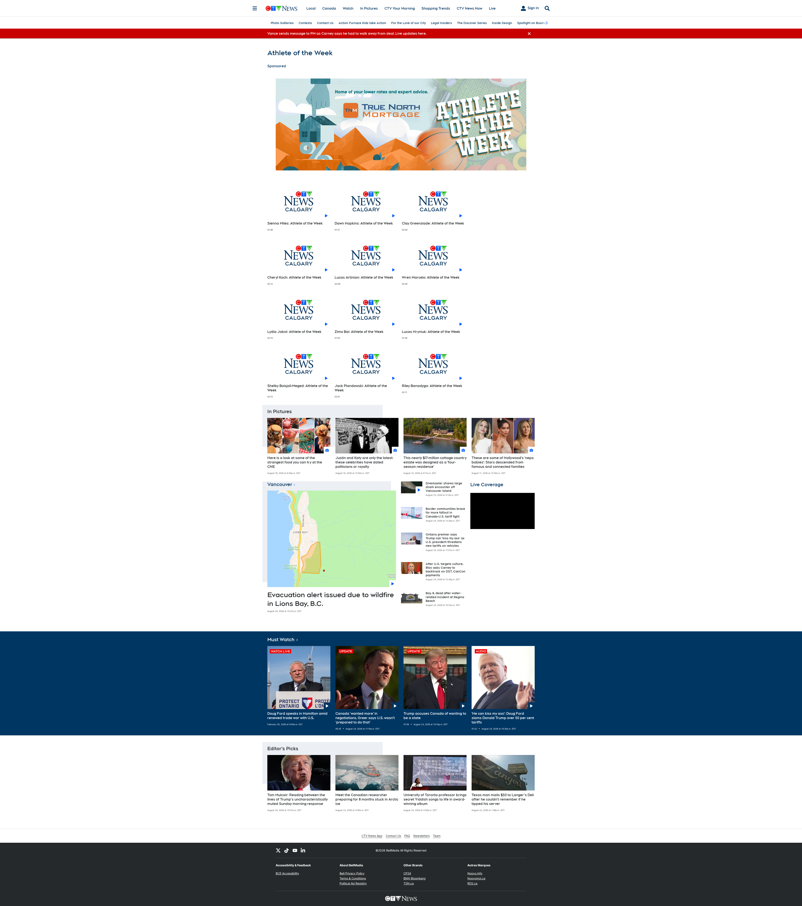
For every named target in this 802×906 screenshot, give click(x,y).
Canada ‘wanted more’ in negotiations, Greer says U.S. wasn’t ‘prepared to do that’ (365, 718)
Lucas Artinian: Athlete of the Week (364, 277)
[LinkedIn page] (303, 850)
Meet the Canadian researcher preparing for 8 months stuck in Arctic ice (366, 799)
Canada (329, 8)
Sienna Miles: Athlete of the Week (295, 223)
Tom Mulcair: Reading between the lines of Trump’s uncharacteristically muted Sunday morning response (297, 799)
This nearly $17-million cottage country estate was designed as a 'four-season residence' (435, 462)
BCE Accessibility (287, 873)
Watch (348, 8)
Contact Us (325, 23)
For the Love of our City (408, 23)
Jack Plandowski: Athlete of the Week (361, 388)
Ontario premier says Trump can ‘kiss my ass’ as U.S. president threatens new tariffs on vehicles (445, 540)
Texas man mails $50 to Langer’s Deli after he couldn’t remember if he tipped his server (503, 799)
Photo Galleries (282, 23)
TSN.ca (409, 883)
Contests (305, 23)
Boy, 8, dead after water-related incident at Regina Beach (445, 596)
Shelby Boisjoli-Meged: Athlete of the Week (297, 388)
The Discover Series (472, 23)
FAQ (407, 835)
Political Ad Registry (353, 883)
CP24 (407, 873)
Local (311, 8)
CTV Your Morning (400, 8)
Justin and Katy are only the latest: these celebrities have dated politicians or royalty (364, 462)
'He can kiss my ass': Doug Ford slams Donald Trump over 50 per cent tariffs (503, 718)
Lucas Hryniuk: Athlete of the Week (431, 332)
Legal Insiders (441, 23)
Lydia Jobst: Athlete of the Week (294, 332)
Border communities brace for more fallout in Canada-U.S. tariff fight (445, 512)
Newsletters (421, 835)
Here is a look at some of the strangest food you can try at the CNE (294, 462)
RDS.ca (472, 883)
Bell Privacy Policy (352, 873)
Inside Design (502, 23)
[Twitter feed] (278, 850)
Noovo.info (474, 873)
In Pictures (369, 8)
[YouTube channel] (294, 850)
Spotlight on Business (533, 23)
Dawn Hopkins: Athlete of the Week (364, 223)
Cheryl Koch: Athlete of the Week (294, 277)
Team (436, 835)
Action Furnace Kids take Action (362, 23)
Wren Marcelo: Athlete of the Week (430, 277)
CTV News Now (469, 8)
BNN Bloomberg (415, 878)
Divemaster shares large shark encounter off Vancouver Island (444, 487)
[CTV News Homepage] (281, 8)
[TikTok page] (286, 850)
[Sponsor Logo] (401, 124)
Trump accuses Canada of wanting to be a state (435, 716)
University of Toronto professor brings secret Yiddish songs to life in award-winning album (435, 799)
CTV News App (372, 835)
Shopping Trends (435, 8)
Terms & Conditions (353, 878)
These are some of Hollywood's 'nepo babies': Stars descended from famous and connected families (503, 462)
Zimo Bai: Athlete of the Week (359, 332)
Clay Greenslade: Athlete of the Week (433, 223)
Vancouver (279, 484)
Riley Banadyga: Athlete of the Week (432, 386)
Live (492, 8)
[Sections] (255, 8)
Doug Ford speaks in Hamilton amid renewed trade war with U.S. (297, 716)
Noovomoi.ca (476, 878)
